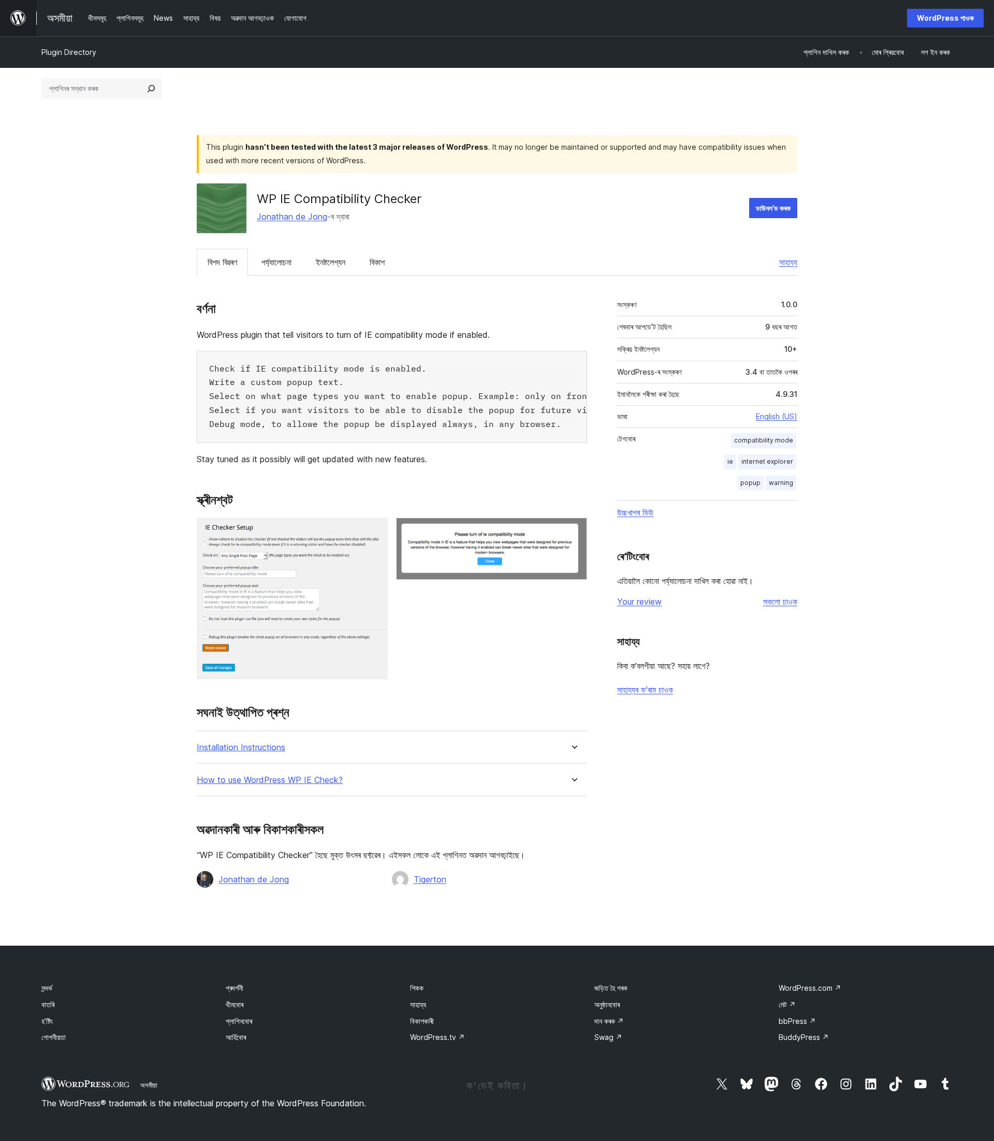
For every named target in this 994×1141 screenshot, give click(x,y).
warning (781, 483)
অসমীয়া (148, 1085)
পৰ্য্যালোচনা (276, 262)
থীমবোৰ (234, 1004)
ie (730, 461)
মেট (787, 1004)
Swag (608, 1037)
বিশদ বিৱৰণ (222, 262)
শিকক (416, 987)
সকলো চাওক (780, 601)
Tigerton (430, 879)
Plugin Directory (68, 52)
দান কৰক (609, 1021)
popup (750, 483)
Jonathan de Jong (292, 216)
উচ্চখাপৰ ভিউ (635, 512)
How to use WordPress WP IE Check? (270, 780)
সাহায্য (788, 262)
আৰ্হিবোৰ (236, 1037)
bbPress (797, 1021)
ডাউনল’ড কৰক (773, 208)
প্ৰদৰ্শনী (234, 987)
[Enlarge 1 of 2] (374, 531)
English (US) (776, 416)
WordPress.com (810, 987)
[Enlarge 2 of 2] (573, 531)
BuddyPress (804, 1037)
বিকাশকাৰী (422, 1021)
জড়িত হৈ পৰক (610, 987)
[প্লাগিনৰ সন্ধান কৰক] (151, 88)
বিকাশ (377, 262)
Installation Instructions (241, 747)
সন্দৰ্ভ (46, 987)
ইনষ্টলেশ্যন (330, 262)
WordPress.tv (437, 1037)
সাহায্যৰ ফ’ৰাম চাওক (645, 689)
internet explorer (767, 461)
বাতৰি (47, 1004)
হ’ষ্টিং (47, 1021)
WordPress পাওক (945, 17)
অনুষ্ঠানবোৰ (607, 1004)
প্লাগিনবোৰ (239, 1021)
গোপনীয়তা (53, 1037)
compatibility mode (763, 440)
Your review (639, 601)
